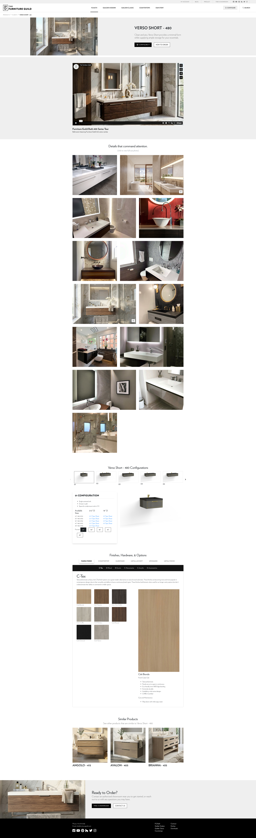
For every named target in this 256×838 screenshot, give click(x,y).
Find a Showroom (101, 806)
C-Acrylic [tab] (140, 568)
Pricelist (207, 1)
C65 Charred (81, 641)
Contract (173, 824)
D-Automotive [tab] (152, 568)
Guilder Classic (127, 8)
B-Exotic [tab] (118, 568)
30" (91, 530)
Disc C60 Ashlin (117, 605)
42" (108, 530)
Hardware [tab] (120, 561)
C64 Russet (115, 623)
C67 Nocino (98, 605)
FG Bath (94, 8)
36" (100, 530)
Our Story (160, 8)
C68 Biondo (80, 605)
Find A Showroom (222, 1)
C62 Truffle (80, 623)
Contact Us (120, 806)
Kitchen (173, 826)
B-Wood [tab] (109, 568)
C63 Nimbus (98, 623)
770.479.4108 (81, 824)
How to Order (162, 45)
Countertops (144, 8)
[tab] (83, 478)
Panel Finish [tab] (86, 561)
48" (80, 535)
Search (247, 8)
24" (83, 530)
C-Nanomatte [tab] (129, 568)
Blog (196, 1)
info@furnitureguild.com (83, 826)
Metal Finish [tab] (169, 561)
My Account (185, 1)
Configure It (144, 45)
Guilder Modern (109, 8)
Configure (231, 8)
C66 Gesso (97, 641)
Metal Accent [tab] (137, 561)
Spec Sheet (94, 516)
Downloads (174, 828)
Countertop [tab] (103, 561)
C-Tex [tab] (101, 568)
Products (6, 15)
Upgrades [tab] (153, 561)
